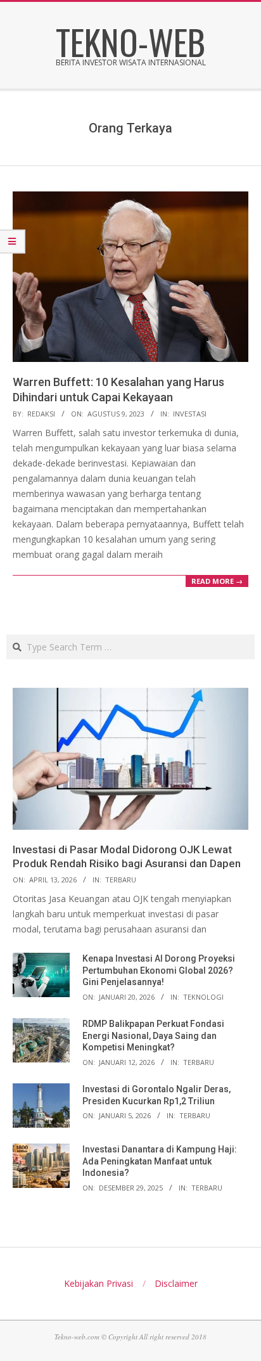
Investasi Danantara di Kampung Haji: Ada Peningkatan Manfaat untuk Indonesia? (159, 1161)
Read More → (217, 581)
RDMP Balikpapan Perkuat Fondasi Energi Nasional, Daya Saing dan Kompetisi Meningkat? (153, 1035)
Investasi (190, 413)
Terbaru (120, 879)
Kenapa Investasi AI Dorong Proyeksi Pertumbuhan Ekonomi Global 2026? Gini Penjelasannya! (158, 970)
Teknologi (203, 997)
